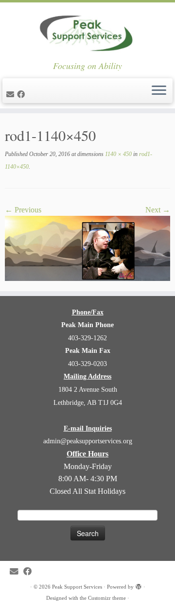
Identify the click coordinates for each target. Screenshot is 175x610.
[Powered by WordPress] (138, 585)
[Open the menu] (159, 91)
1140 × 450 (118, 154)
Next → (157, 210)
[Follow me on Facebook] (22, 94)
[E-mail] (11, 94)
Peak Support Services (77, 587)
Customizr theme (107, 598)
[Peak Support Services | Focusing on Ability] (87, 31)
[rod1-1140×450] (87, 248)
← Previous (23, 210)
